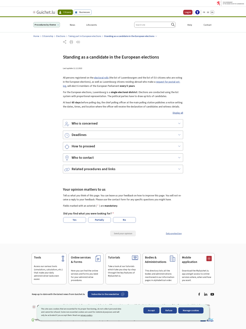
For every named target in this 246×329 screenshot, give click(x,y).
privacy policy (86, 315)
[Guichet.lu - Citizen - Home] (44, 12)
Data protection (174, 233)
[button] (71, 42)
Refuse (168, 310)
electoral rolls (101, 77)
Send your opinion (123, 233)
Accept (151, 310)
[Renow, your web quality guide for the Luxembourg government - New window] (36, 320)
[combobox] (155, 25)
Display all (178, 113)
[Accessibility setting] (197, 12)
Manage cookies (191, 310)
